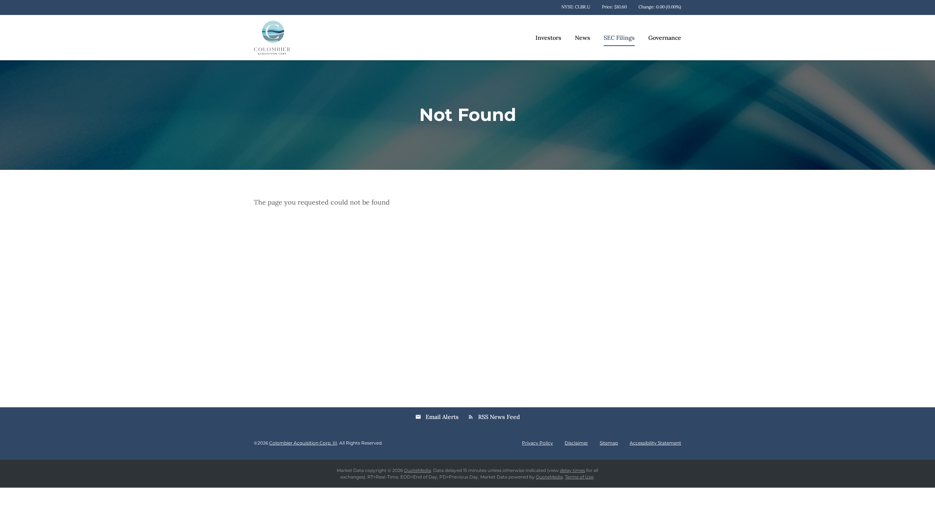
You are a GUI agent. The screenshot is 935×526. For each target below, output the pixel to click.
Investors (548, 37)
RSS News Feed (494, 416)
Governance (664, 37)
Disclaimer (576, 443)
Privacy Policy (537, 443)
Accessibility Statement (655, 443)
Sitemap (609, 443)
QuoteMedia (417, 470)
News (582, 37)
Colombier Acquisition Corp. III (303, 443)
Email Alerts (437, 416)
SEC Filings (619, 37)
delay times (572, 470)
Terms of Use (579, 477)
